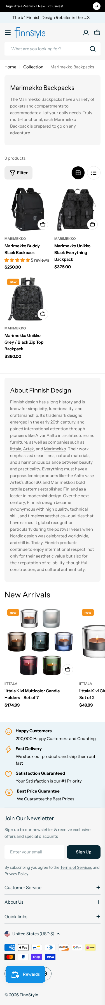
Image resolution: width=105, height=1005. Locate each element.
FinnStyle (29, 994)
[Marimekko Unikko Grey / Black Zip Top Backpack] (27, 299)
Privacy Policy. (16, 873)
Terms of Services (76, 867)
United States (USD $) (33, 933)
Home (10, 67)
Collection (33, 67)
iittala (10, 683)
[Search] (92, 49)
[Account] (86, 32)
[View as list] (94, 173)
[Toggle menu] (7, 32)
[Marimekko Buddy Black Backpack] (27, 209)
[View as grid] (78, 173)
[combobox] (52, 49)
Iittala (15, 448)
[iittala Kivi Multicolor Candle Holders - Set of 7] (40, 642)
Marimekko (15, 238)
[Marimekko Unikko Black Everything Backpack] (77, 209)
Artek (28, 448)
